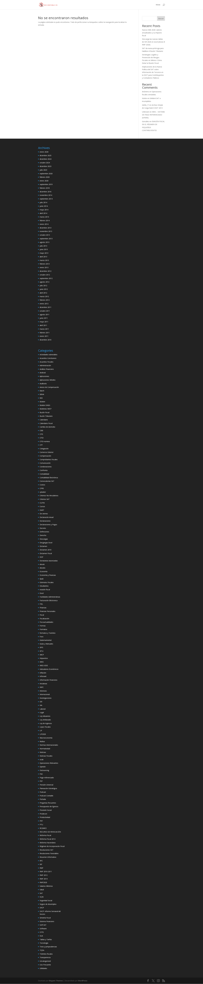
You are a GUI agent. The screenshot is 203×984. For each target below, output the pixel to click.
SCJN (41, 897)
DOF (41, 557)
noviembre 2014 (46, 195)
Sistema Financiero (47, 921)
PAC (41, 774)
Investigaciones (45, 698)
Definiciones (44, 532)
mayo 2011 (44, 322)
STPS (42, 932)
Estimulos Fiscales (47, 582)
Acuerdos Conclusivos (48, 358)
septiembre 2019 (46, 184)
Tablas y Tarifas (46, 939)
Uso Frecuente (45, 965)
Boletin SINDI (45, 405)
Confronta (43, 470)
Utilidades (43, 968)
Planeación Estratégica (48, 788)
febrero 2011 (45, 332)
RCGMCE (43, 828)
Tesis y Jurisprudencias (48, 946)
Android (43, 373)
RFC (41, 861)
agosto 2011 (44, 314)
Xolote (144, 98)
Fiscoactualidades (46, 622)
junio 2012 (44, 289)
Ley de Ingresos (46, 723)
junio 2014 (44, 206)
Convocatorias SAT (47, 481)
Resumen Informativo (48, 857)
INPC (42, 687)
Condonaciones (46, 467)
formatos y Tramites (47, 633)
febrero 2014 (45, 220)
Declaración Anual (46, 517)
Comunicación (45, 463)
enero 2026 (44, 152)
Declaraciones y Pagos (48, 524)
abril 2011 (43, 325)
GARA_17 (145, 105)
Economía (43, 571)
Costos (42, 485)
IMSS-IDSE (44, 665)
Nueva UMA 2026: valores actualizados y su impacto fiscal (152, 33)
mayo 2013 (44, 253)
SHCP (42, 908)
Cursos (42, 506)
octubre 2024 (45, 163)
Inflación (43, 673)
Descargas (44, 539)
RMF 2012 (43, 875)
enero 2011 (44, 336)
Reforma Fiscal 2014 (47, 839)
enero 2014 (44, 224)
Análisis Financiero (47, 369)
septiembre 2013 (46, 238)
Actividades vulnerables (48, 354)
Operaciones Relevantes (49, 763)
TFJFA (42, 950)
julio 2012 (43, 285)
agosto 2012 (44, 282)
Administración (45, 365)
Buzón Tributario (46, 416)
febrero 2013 (45, 264)
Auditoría (43, 383)
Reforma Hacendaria (47, 843)
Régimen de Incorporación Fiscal (52, 846)
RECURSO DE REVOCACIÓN (50, 832)
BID (41, 398)
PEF (41, 781)
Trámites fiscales (46, 954)
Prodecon (43, 814)
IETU (41, 651)
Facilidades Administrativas (50, 597)
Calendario (44, 420)
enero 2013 (44, 267)
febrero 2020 (45, 177)
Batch (42, 391)
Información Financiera (48, 680)
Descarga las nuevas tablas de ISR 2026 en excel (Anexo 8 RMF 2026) (153, 42)
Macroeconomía (46, 738)
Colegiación (44, 448)
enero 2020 (44, 181)
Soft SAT (43, 925)
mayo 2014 (44, 210)
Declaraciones (45, 521)
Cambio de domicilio (47, 427)
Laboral (42, 709)
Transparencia (45, 957)
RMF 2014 (43, 879)
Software (43, 928)
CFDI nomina (45, 441)
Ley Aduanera (45, 716)
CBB (41, 430)
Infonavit (43, 676)
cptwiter (43, 492)
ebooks (42, 568)
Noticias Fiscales (46, 756)
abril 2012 (43, 293)
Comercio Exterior (46, 452)
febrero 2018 (45, 188)
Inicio (158, 5)
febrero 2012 (45, 300)
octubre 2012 (45, 275)
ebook (42, 564)
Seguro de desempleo (48, 904)
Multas (42, 741)
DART (42, 510)
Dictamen (43, 546)
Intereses (43, 691)
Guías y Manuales (46, 644)
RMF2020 (43, 882)
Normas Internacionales (49, 745)
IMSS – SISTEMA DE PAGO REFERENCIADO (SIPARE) (153, 115)
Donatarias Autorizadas (49, 561)
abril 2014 (43, 213)
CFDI (41, 438)
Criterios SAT (45, 499)
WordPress (82, 981)
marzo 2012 (44, 296)
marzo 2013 (44, 260)
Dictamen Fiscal (46, 553)
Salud (42, 889)
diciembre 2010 (45, 340)
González (145, 121)
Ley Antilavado (45, 720)
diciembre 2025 (45, 155)
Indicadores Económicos (49, 669)
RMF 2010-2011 (46, 871)
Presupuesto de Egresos (49, 806)
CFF (41, 445)
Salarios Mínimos (46, 886)
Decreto (43, 528)
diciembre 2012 (45, 271)
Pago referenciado (47, 777)
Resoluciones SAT (46, 850)
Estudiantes (44, 586)
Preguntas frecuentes (48, 803)
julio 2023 (43, 170)
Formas (43, 626)
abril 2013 (43, 257)
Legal (42, 712)
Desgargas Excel (46, 542)
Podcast (43, 792)
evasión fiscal (45, 589)
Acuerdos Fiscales (46, 362)
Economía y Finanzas (48, 575)
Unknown (145, 112)
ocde (41, 759)
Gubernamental (45, 640)
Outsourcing (44, 770)
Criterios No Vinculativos (49, 495)
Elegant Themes (56, 981)
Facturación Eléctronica (48, 600)
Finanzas (43, 608)
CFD (41, 434)
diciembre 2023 (45, 166)
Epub (41, 579)
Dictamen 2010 (45, 550)
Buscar (161, 18)
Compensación (45, 456)
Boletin (42, 402)
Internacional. (45, 694)
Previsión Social (46, 810)
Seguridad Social (46, 900)
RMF (41, 868)
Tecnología (44, 943)
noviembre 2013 (46, 231)
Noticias (43, 752)
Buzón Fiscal (44, 412)
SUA (41, 936)
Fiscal (42, 615)
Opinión (43, 767)
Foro (41, 636)
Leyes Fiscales (45, 727)
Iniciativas (43, 683)
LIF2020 (43, 734)
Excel (42, 593)
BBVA (42, 394)
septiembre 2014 (46, 199)
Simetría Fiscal (45, 918)
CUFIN (42, 503)
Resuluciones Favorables (49, 853)
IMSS (42, 662)
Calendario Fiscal (46, 423)
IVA (41, 705)
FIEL (41, 604)
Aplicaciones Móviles (47, 380)
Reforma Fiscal (45, 835)
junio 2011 (44, 318)
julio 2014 (43, 202)
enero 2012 (44, 303)
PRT (41, 821)
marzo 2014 (44, 217)
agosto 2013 (44, 242)
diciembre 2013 (45, 228)
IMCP (42, 655)
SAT (41, 893)
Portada (43, 799)
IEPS (41, 647)
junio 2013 (44, 249)
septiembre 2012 (46, 278)
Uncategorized (45, 961)
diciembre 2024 (45, 159)
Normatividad (45, 748)
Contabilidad (44, 474)
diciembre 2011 (45, 307)
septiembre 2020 (46, 173)
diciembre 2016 (45, 192)
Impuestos (44, 658)
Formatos (43, 629)
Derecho (43, 535)
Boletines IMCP (45, 409)
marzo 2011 (44, 329)
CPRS (42, 488)
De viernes (44, 513)
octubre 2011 (45, 311)
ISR (41, 702)
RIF (41, 864)
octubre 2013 (45, 235)
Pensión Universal (46, 785)
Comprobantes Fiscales (49, 459)
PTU (41, 824)
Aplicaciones (44, 376)
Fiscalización (44, 618)
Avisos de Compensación (49, 387)
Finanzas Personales (47, 611)
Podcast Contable (46, 796)
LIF (41, 730)
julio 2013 (43, 246)
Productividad (45, 817)
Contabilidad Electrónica (49, 477)
